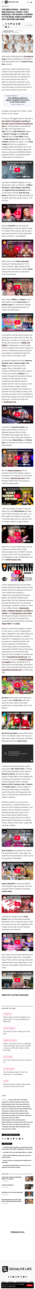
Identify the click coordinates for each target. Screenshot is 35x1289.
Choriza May (19, 1104)
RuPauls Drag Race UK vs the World (10, 1122)
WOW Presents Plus (13, 560)
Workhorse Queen (25, 1126)
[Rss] (23, 1138)
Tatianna (4, 1124)
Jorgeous (12, 1111)
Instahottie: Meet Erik (7, 1185)
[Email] (6, 27)
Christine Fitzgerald (8, 30)
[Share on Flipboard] (11, 24)
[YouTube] (8, 1138)
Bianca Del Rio (25, 1102)
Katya (26, 1111)
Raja (3, 1117)
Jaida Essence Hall (14, 1108)
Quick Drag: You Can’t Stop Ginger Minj (12, 1192)
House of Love (5, 1108)
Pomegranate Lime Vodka (21, 613)
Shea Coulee (30, 1122)
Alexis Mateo (24, 1099)
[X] (5, 1138)
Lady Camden (11, 1113)
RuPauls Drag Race (20, 1120)
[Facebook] (2, 1138)
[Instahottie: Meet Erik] (29, 1186)
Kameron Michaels (19, 1111)
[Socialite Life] (12, 2)
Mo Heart (18, 1113)
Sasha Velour (23, 1122)
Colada (17, 624)
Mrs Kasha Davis (6, 1115)
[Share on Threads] (16, 24)
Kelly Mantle (5, 1113)
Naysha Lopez (14, 1115)
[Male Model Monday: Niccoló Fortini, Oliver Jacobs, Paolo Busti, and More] (29, 1201)
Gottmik (19, 1106)
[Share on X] (8, 24)
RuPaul (17, 1117)
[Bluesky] (20, 1138)
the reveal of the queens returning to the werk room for (17, 123)
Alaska (18, 1099)
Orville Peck (21, 1115)
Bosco (13, 1104)
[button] (29, 1285)
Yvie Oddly (13, 1129)
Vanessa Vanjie (12, 1099)
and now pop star (17, 478)
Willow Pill (18, 1126)
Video (9, 1126)
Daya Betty (4, 1106)
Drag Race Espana (12, 1106)
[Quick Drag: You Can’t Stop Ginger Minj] (29, 1194)
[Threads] (17, 1138)
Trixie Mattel (5, 1126)
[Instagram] (11, 1138)
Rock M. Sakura (8, 1117)
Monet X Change (25, 1113)
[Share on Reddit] (14, 24)
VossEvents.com (10, 402)
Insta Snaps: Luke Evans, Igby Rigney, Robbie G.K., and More (17, 1152)
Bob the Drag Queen (6, 1104)
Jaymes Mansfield (23, 1108)
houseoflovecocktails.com (17, 657)
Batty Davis (18, 1102)
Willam (13, 1126)
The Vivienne (9, 1124)
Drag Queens (5, 6)
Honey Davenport (25, 1106)
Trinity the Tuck (26, 1124)
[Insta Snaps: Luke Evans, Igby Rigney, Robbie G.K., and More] (29, 1178)
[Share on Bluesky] (19, 24)
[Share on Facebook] (6, 24)
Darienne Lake (25, 1104)
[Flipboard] (14, 1138)
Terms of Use (11, 1286)
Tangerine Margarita (15, 611)
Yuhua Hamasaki (6, 1129)
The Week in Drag (17, 1124)
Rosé (14, 1117)
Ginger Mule (6, 624)
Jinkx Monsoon (5, 1111)
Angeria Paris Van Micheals (8, 1102)
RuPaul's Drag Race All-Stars (9, 1120)
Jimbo (30, 1108)
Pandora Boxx (28, 1115)
